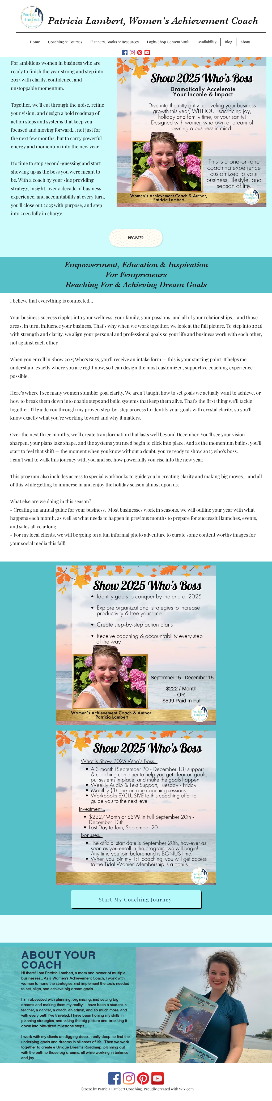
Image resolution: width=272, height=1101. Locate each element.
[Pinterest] (139, 52)
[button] (65, 42)
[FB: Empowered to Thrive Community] (125, 52)
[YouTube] (147, 52)
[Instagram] (132, 52)
